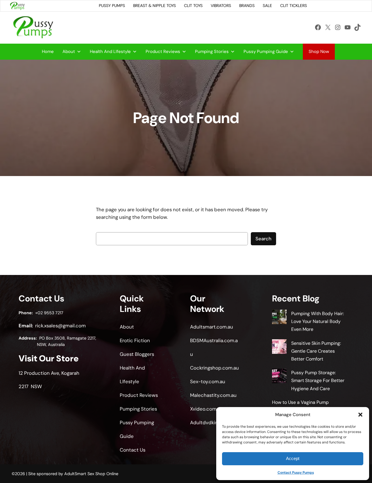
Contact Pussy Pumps (296, 472)
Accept (292, 458)
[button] (360, 415)
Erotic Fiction (135, 340)
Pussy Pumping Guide (266, 51)
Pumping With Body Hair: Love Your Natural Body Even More (317, 321)
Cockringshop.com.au (214, 368)
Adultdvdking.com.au (214, 422)
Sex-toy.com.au (207, 381)
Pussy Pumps (112, 5)
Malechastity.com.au (213, 395)
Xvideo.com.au (206, 409)
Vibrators (221, 5)
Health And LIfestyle (110, 51)
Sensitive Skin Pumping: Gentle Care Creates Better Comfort (316, 351)
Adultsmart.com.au (211, 327)
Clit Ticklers (293, 5)
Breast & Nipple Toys (154, 5)
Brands (247, 5)
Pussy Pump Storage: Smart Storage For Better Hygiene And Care (317, 380)
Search (263, 238)
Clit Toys (193, 5)
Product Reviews (163, 51)
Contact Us (132, 450)
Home (48, 51)
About (68, 51)
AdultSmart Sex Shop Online (91, 473)
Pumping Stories (212, 51)
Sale (267, 5)
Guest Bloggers (137, 354)
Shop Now (319, 51)
